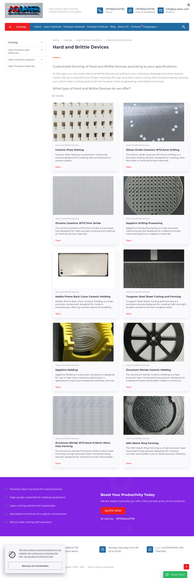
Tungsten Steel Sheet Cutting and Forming (153, 296)
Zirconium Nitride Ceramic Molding (148, 369)
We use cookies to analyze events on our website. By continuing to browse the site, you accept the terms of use (40, 553)
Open (58, 167)
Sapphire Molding (66, 369)
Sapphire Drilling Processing (144, 223)
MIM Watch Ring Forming (142, 443)
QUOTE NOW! (113, 510)
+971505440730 (114, 9)
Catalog (21, 26)
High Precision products (21, 59)
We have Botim (69, 551)
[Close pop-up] (188, 4)
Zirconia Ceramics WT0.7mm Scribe (78, 223)
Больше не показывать (35, 565)
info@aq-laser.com (177, 9)
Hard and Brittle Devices (67, 145)
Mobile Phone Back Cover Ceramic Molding (82, 296)
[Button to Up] (186, 567)
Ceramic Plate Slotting (69, 149)
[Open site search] (183, 27)
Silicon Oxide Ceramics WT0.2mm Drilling (152, 149)
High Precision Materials (21, 66)
